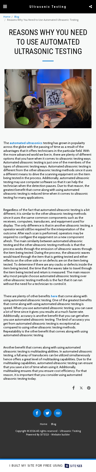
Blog (16, 16)
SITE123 (44, 434)
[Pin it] (89, 388)
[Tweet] (81, 388)
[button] (5, 6)
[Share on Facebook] (73, 388)
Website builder (60, 434)
